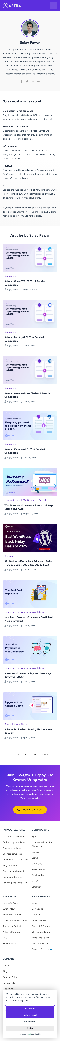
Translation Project (12, 926)
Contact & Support (41, 926)
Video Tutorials (39, 920)
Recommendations (12, 914)
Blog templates (10, 865)
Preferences (30, 1021)
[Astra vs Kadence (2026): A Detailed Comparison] (30, 425)
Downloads (37, 909)
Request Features (41, 949)
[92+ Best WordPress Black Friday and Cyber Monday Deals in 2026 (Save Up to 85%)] (30, 537)
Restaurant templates (13, 877)
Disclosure (8, 988)
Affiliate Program (11, 932)
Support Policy (10, 977)
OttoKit (35, 881)
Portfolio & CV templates (15, 859)
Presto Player (38, 869)
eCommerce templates (14, 836)
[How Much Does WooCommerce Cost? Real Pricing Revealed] (30, 593)
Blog (5, 971)
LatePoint (36, 887)
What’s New (9, 909)
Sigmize (35, 852)
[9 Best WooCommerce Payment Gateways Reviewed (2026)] (30, 649)
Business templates (12, 853)
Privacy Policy (9, 983)
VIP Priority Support (41, 932)
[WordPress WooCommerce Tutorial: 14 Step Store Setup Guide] (30, 481)
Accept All (30, 1008)
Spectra (36, 836)
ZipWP (35, 858)
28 (34, 754)
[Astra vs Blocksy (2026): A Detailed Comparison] (30, 313)
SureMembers (38, 875)
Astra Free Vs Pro (40, 937)
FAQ (5, 937)
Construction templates (14, 871)
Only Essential (30, 1015)
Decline (30, 1028)
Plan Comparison (40, 943)
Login (34, 903)
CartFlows (37, 863)
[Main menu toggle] (53, 5)
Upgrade (36, 914)
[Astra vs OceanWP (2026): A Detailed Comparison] (30, 257)
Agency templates (12, 848)
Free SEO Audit (10, 903)
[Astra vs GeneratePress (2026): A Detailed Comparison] (30, 369)
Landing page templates (15, 882)
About (6, 965)
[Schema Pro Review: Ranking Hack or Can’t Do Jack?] (30, 705)
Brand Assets (9, 943)
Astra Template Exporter (15, 920)
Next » (45, 754)
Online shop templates (14, 842)
